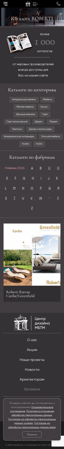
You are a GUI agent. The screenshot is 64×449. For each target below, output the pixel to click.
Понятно (32, 434)
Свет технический (17, 122)
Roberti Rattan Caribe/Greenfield (20, 293)
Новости (32, 370)
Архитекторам (32, 379)
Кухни (44, 107)
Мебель (47, 99)
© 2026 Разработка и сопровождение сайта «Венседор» (32, 445)
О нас (32, 340)
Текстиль (17, 129)
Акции (32, 350)
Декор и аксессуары (40, 129)
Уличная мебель (50, 136)
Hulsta (25, 144)
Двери (38, 122)
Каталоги (32, 389)
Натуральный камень (24, 99)
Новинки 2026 (15, 168)
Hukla (39, 144)
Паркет (53, 122)
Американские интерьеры (19, 136)
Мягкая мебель (25, 107)
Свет (45, 114)
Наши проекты (32, 360)
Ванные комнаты (25, 114)
